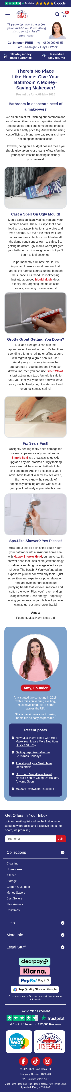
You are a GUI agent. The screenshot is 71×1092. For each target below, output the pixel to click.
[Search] (57, 14)
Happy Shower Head (28, 556)
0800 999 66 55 (53, 42)
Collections (16, 852)
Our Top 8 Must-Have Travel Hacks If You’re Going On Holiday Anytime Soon (37, 778)
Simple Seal (20, 457)
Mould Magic (44, 279)
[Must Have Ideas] (21, 12)
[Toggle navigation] (7, 14)
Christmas (13, 910)
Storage (12, 881)
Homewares (14, 869)
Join (61, 838)
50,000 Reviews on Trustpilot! (35, 788)
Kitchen (11, 875)
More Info (15, 935)
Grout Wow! (55, 371)
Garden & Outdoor (18, 886)
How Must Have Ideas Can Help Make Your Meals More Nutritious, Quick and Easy (37, 741)
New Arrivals (15, 904)
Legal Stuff (16, 947)
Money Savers (16, 892)
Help (11, 923)
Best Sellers (14, 898)
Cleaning (12, 863)
